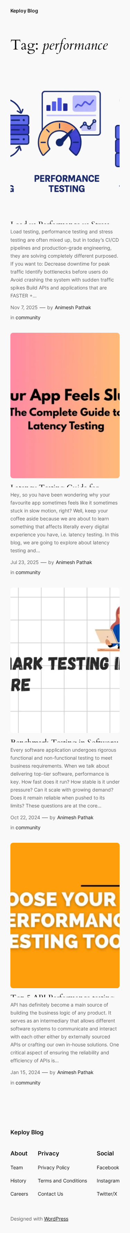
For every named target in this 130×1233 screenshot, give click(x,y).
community (28, 317)
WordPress (56, 1219)
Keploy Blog (24, 11)
